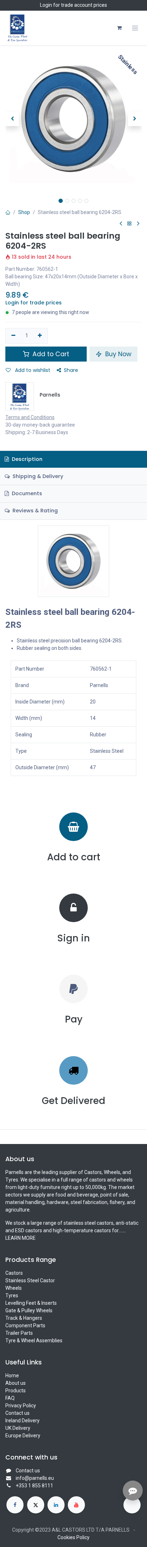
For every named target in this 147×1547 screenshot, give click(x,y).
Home (12, 1375)
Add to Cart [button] (50, 354)
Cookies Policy (73, 1537)
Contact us (17, 1413)
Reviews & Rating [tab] (34, 510)
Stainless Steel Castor (30, 1280)
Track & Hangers (23, 1318)
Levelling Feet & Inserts (31, 1303)
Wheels (13, 1288)
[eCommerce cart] (119, 27)
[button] (12, 119)
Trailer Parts (19, 1333)
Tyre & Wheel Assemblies (33, 1340)
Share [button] (71, 370)
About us (15, 1383)
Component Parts (25, 1325)
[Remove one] (13, 335)
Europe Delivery (22, 1435)
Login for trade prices (33, 302)
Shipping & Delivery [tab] (37, 476)
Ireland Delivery (22, 1420)
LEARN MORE (20, 1238)
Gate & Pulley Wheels (28, 1310)
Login (46, 5)
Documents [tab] (26, 493)
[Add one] (40, 335)
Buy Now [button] (117, 354)
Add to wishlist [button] (32, 370)
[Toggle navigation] (135, 28)
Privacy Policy (20, 1405)
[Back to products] (129, 224)
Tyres (11, 1295)
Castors (14, 1273)
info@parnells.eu (35, 1478)
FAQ (10, 1398)
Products (15, 1390)
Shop (24, 212)
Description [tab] (26, 459)
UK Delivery (17, 1428)
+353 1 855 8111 (34, 1485)
